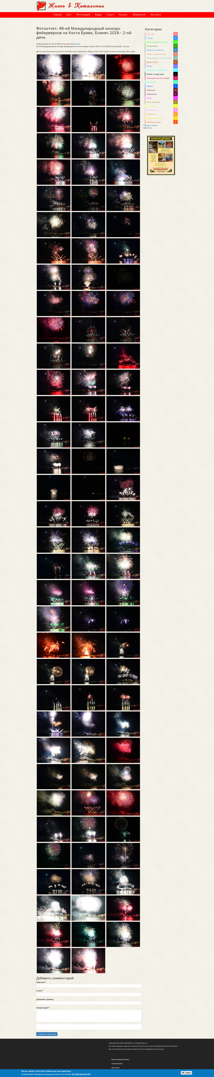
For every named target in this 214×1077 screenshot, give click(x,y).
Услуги (110, 14)
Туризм (150, 86)
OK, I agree (186, 1073)
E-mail (39, 990)
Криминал (147, 127)
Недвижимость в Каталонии (159, 57)
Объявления (139, 14)
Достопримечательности (157, 41)
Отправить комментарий (47, 1034)
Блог (68, 14)
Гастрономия (152, 45)
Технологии (152, 94)
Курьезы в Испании (155, 118)
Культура (150, 33)
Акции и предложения (156, 53)
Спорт (149, 98)
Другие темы (152, 61)
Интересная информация (157, 70)
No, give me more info (81, 1074)
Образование (152, 110)
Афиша (149, 65)
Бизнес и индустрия (155, 74)
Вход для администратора (120, 1059)
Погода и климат (150, 125)
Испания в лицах (154, 122)
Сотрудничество (116, 1063)
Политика (151, 106)
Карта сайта (115, 1067)
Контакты (155, 14)
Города (150, 37)
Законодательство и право (158, 78)
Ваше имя (41, 982)
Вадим (77, 43)
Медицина (151, 114)
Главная (57, 14)
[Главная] (70, 5)
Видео (98, 14)
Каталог (123, 14)
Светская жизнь (153, 102)
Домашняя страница (44, 999)
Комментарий (43, 1007)
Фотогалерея (83, 14)
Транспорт (151, 90)
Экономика (151, 82)
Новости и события (155, 49)
